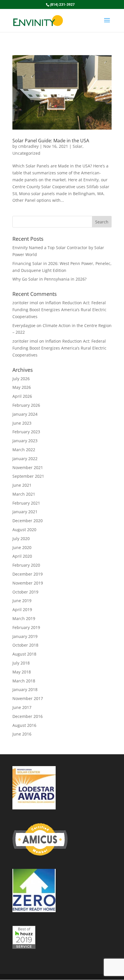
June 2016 (21, 734)
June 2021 (21, 485)
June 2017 (21, 707)
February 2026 (26, 405)
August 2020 (24, 529)
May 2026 (21, 387)
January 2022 (24, 458)
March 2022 (23, 449)
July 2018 (21, 663)
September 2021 (28, 476)
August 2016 (24, 725)
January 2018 (24, 689)
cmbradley (28, 146)
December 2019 (27, 574)
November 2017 (27, 698)
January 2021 (24, 511)
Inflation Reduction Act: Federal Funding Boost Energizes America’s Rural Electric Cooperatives (59, 309)
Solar (77, 146)
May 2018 (21, 672)
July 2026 (21, 378)
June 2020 (21, 547)
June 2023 (21, 423)
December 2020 (27, 520)
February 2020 (26, 565)
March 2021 (23, 494)
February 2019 (26, 627)
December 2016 (27, 716)
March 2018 (23, 681)
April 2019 (22, 609)
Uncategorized (26, 153)
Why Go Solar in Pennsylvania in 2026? (49, 279)
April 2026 (22, 396)
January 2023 (24, 440)
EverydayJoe (23, 325)
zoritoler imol (25, 302)
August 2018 (24, 654)
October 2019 (25, 592)
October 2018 (25, 645)
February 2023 (26, 431)
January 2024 (24, 414)
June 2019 (21, 600)
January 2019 (24, 636)
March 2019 (23, 618)
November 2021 (27, 467)
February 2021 (26, 503)
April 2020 (22, 556)
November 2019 (27, 583)
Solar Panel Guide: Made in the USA (50, 140)
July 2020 (21, 538)
